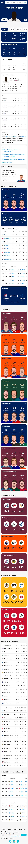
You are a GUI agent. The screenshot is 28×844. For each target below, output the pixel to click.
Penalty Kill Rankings (8, 555)
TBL (13, 270)
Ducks (6, 685)
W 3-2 (12, 120)
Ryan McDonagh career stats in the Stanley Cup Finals (14, 155)
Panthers (7, 256)
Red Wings (7, 252)
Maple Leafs (7, 259)
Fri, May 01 (4, 105)
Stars (5, 652)
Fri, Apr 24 (4, 124)
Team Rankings (6, 214)
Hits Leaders (6, 381)
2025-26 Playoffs (7, 59)
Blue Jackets (8, 755)
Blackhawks (7, 673)
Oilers (6, 682)
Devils (6, 762)
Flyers (6, 748)
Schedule (4, 264)
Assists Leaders (7, 336)
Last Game (5, 288)
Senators (7, 249)
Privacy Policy (15, 836)
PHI (13, 277)
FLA (22, 781)
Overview (4, 29)
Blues (5, 662)
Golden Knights (8, 678)
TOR (23, 809)
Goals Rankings (6, 499)
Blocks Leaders (6, 403)
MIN (13, 280)
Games (19, 29)
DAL (22, 795)
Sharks (6, 692)
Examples (22, 829)
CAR (23, 806)
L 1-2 (21, 80)
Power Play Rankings (8, 536)
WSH (13, 273)
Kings (6, 689)
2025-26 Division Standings (10, 229)
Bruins (6, 245)
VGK (23, 820)
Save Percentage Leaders (9, 471)
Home (4, 829)
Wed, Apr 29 (5, 111)
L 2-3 (12, 113)
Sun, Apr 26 (4, 118)
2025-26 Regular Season (9, 44)
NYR (23, 270)
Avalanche (7, 648)
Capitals (6, 751)
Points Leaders (6, 358)
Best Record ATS (7, 579)
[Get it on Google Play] (14, 841)
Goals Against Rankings (9, 518)
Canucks (6, 703)
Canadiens (7, 238)
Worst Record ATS (7, 609)
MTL (12, 809)
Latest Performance (8, 75)
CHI (12, 820)
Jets (5, 669)
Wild (5, 655)
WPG (11, 795)
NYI (23, 284)
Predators (23, 137)
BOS (11, 781)
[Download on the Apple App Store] (10, 841)
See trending (8, 162)
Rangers (8, 137)
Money (9, 829)
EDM (23, 816)
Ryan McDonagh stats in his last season (12, 150)
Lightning (4, 19)
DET (11, 785)
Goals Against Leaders (8, 449)
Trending (15, 829)
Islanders (7, 758)
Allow (23, 835)
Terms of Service (6, 834)
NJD (22, 788)
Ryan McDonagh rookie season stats (14, 159)
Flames (6, 699)
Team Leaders (6, 190)
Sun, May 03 (4, 98)
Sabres (6, 235)
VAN (11, 792)
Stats (12, 29)
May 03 (11, 80)
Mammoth (7, 659)
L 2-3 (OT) (11, 126)
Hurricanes (7, 741)
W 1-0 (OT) (11, 107)
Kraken (6, 696)
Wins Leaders (6, 426)
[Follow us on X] (18, 841)
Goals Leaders (6, 313)
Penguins (7, 744)
